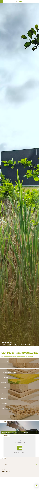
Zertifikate (4, 464)
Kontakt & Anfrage (6, 471)
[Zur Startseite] (19, 1)
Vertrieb (3, 469)
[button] (1, 1)
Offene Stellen (5, 466)
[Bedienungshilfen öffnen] (36, 486)
